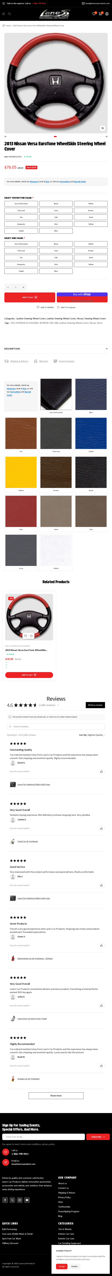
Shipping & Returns (19, 361)
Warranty (43, 361)
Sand (91, 217)
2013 (13, 323)
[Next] (106, 136)
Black (56, 204)
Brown (90, 210)
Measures (34, 181)
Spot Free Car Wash (11, 1238)
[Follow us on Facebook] (5, 1200)
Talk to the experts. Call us (26, 3)
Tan (21, 217)
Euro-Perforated (21, 204)
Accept (62, 1266)
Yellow (90, 224)
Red (56, 224)
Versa (99, 323)
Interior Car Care (66, 1233)
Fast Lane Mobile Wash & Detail (17, 1233)
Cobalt (21, 231)
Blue (56, 231)
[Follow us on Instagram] (20, 1200)
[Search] (9, 14)
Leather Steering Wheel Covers (74, 323)
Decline (74, 1266)
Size (47, 181)
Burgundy (21, 224)
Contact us (63, 1188)
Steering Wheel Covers (95, 318)
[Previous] (5, 136)
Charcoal (21, 210)
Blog (60, 1216)
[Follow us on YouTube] (27, 1200)
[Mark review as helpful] (101, 771)
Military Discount (10, 1243)
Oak (56, 217)
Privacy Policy (64, 1197)
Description (12, 348)
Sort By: (83, 734)
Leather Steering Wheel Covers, (31, 318)
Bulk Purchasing (9, 1229)
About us (62, 1183)
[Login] (107, 14)
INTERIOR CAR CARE (49, 323)
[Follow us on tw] (12, 1200)
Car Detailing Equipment (69, 1243)
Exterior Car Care (66, 1238)
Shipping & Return (66, 1192)
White (91, 204)
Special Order (80, 181)
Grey (56, 210)
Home (8, 25)
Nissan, (80, 318)
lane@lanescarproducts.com (98, 3)
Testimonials (64, 1206)
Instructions (65, 181)
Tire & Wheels (65, 1229)
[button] (58, 705)
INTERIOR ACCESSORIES (27, 323)
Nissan (93, 323)
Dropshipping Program (68, 1211)
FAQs (60, 1202)
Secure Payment (66, 361)
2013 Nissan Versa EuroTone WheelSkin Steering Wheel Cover (25, 650)
